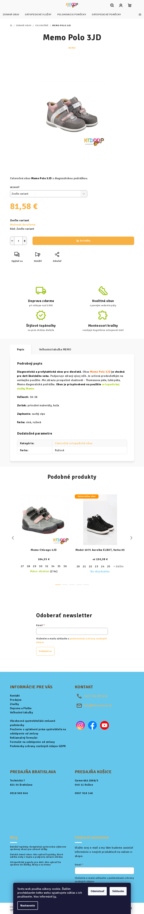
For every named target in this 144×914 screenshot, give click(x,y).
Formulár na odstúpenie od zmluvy (32, 742)
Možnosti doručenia (22, 224)
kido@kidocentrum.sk (98, 705)
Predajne (16, 700)
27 (22, 566)
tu (54, 896)
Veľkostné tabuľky (21, 712)
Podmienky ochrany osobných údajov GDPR (38, 746)
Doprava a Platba (21, 708)
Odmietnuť (97, 891)
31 (46, 566)
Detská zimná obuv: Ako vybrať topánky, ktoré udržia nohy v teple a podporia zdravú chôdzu (36, 855)
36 (65, 566)
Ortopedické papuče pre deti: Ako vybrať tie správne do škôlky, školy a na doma (35, 863)
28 (28, 566)
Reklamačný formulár (24, 738)
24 (102, 566)
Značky (14, 704)
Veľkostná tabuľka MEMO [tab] (55, 349)
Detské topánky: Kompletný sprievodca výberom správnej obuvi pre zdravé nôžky (38, 848)
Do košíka (85, 240)
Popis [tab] (20, 349)
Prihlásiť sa (45, 651)
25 (108, 566)
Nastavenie (27, 905)
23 (96, 566)
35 (59, 566)
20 (78, 566)
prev (13, 538)
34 (53, 566)
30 (40, 566)
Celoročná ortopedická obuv (74, 443)
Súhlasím (118, 891)
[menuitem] (11, 15)
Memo (72, 48)
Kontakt (15, 695)
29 (34, 566)
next (131, 538)
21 (84, 566)
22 (90, 566)
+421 (95, 696)
